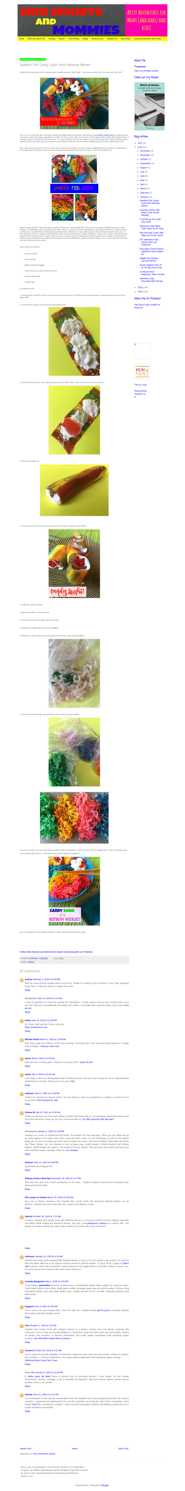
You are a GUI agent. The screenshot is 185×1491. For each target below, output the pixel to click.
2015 (140, 287)
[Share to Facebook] (61, 958)
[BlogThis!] (57, 958)
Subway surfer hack (49, 1046)
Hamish (29, 1216)
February (144, 193)
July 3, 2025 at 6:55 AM (46, 1306)
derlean (28, 1394)
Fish (73, 1081)
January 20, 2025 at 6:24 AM (49, 1256)
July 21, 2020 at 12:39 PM (47, 1093)
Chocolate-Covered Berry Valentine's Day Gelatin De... (152, 251)
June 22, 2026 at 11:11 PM (46, 1394)
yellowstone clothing (96, 1223)
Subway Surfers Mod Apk (38, 1178)
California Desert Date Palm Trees (41, 1360)
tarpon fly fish (86, 1062)
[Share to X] (59, 958)
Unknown (29, 1256)
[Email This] (55, 958)
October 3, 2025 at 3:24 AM (43, 1325)
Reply (27, 990)
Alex (27, 1325)
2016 (140, 147)
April (142, 184)
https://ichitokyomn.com (36, 1027)
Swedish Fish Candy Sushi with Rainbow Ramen (150, 203)
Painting (52, 39)
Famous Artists (97, 39)
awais (28, 1074)
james (28, 1058)
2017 (140, 143)
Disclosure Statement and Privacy (147, 39)
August (144, 167)
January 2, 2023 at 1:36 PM (51, 1131)
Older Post (123, 1448)
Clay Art (62, 39)
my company (72, 1150)
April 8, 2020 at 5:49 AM (43, 1058)
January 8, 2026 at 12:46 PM (49, 1372)
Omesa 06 (30, 1112)
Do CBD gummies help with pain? (98, 1119)
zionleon (29, 1350)
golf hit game (103, 1310)
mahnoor (29, 1093)
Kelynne (29, 1162)
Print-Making (74, 39)
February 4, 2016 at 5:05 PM (46, 979)
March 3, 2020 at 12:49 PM (53, 1039)
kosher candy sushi (105, 135)
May (142, 180)
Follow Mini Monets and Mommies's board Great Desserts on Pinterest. (56, 952)
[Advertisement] (60, 49)
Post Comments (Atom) (44, 1454)
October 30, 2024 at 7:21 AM (47, 1216)
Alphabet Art (112, 39)
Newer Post (25, 1448)
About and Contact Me (36, 39)
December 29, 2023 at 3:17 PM (66, 1178)
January (144, 197)
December (145, 151)
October (144, 159)
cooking (30, 962)
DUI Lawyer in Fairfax (36, 1197)
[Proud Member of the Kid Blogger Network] (142, 358)
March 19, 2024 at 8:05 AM (60, 1197)
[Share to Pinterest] (63, 958)
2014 (140, 291)
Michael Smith (32, 1039)
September (145, 163)
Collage (85, 39)
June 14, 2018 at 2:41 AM (50, 998)
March (143, 188)
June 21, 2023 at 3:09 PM (46, 1162)
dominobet (44, 1285)
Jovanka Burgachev (35, 1281)
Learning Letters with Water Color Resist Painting (150, 212)
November (145, 155)
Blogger (105, 1485)
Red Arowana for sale (47, 1100)
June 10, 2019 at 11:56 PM (44, 1020)
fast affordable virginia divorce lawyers (52, 1338)
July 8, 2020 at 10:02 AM (43, 1074)
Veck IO (36, 1404)
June (142, 176)
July (142, 172)
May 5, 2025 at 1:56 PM (57, 1281)
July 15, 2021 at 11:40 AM (48, 1112)
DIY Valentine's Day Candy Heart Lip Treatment (149, 242)
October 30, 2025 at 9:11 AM (48, 1350)
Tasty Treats (126, 39)
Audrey (28, 979)
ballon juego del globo (39, 1376)
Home (21, 39)
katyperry (29, 1306)
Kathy (28, 1020)
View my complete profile (146, 71)
